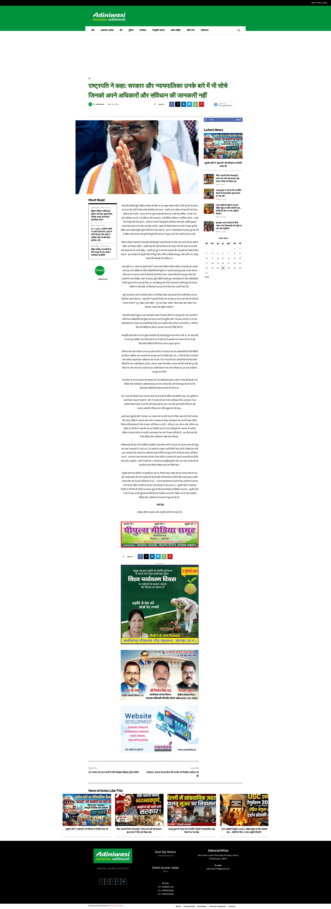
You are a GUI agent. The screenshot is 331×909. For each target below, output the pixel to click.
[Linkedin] (183, 104)
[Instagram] (107, 881)
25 (212, 268)
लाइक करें (238, 120)
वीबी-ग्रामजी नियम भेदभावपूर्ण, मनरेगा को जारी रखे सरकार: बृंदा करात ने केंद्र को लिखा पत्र (227, 178)
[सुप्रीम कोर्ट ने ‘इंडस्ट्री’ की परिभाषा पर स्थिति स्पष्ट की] (223, 146)
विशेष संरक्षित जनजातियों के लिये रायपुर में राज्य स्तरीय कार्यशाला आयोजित (101, 252)
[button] (239, 30)
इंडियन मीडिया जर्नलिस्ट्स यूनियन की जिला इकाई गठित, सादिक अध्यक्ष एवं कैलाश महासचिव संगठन (102, 215)
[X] (177, 104)
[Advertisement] (165, 58)
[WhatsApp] (195, 104)
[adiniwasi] (90, 104)
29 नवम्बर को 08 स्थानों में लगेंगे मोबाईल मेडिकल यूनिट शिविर (113, 772)
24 (207, 268)
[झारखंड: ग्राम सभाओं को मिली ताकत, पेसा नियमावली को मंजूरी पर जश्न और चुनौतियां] (209, 226)
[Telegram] (189, 104)
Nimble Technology (115, 906)
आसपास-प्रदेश (95, 207)
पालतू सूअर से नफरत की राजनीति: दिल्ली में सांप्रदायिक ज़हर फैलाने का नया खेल (228, 193)
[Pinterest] (201, 104)
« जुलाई (206, 277)
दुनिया (92, 225)
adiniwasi (100, 104)
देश (89, 78)
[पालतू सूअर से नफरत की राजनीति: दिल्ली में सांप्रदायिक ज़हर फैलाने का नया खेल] (209, 194)
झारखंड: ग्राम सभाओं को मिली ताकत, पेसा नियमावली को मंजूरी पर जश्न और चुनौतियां (229, 225)
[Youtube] (123, 881)
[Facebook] (171, 104)
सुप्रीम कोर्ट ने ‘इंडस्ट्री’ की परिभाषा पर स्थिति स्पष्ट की (87, 829)
